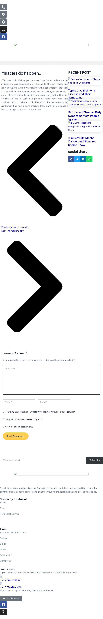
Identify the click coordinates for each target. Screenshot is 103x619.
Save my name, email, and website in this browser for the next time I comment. (40, 412)
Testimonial (6, 555)
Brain (2, 508)
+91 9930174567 (10, 579)
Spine (3, 502)
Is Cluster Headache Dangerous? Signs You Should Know (82, 141)
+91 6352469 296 (11, 587)
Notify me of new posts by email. (19, 427)
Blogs (3, 543)
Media (3, 549)
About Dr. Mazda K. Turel (13, 532)
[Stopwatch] (3, 21)
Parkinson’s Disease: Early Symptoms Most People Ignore (84, 116)
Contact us (5, 560)
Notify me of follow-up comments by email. (24, 419)
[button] (51, 63)
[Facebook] (3, 36)
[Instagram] (3, 29)
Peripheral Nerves (9, 514)
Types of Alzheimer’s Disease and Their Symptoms (81, 94)
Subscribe (94, 460)
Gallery (3, 538)
